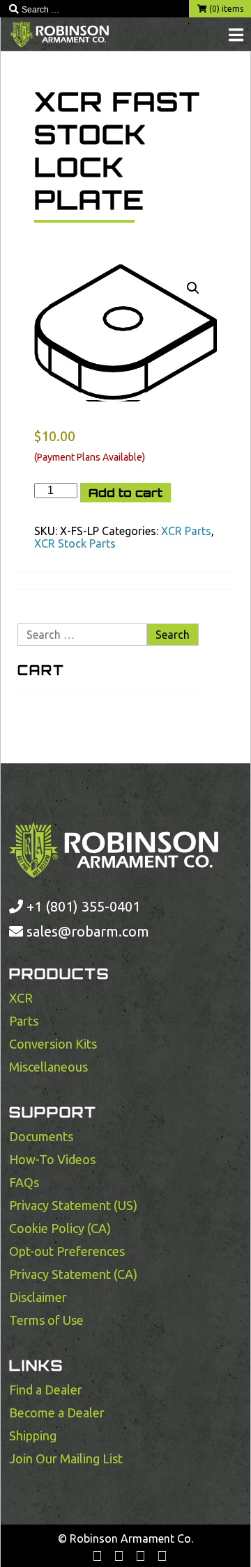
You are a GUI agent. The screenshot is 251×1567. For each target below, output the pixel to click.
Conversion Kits (53, 1044)
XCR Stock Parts (75, 543)
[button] (193, 288)
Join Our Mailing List (66, 1458)
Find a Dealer (45, 1390)
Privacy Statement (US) (73, 1205)
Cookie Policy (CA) (60, 1228)
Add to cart (125, 493)
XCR (21, 998)
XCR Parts (186, 531)
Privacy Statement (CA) (73, 1274)
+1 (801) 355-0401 (81, 906)
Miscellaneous (48, 1067)
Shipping (32, 1435)
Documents (41, 1136)
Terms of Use (46, 1320)
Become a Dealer (57, 1412)
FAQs (24, 1182)
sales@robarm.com (87, 931)
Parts (23, 1021)
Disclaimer (38, 1297)
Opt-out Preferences (67, 1251)
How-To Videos (52, 1159)
